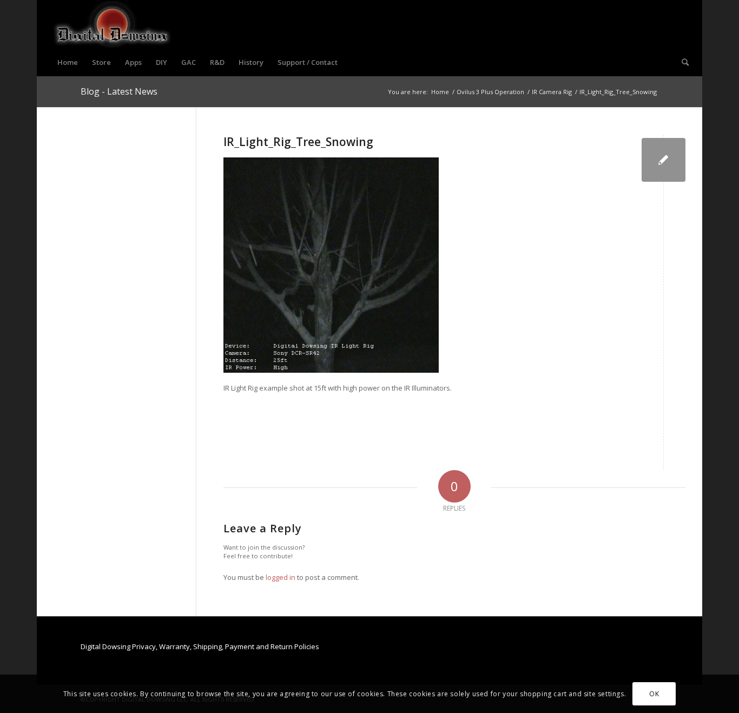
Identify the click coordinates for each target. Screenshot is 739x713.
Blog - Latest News (119, 91)
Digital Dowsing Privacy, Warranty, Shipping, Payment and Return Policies (200, 646)
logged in (280, 577)
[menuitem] (67, 62)
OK (654, 693)
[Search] (682, 62)
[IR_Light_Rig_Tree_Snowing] (663, 160)
